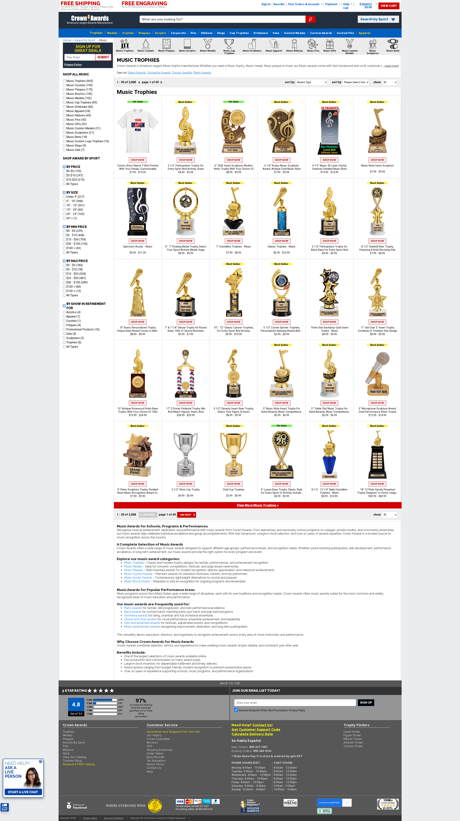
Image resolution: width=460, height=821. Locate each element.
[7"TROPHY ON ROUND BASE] (185, 292)
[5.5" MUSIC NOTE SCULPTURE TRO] (377, 130)
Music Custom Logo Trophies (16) (87, 141)
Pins (194, 32)
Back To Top (230, 683)
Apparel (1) (73, 316)
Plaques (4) (73, 325)
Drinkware (261, 32)
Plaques (144, 32)
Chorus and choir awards (140, 619)
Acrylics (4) (73, 312)
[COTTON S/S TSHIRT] (137, 130)
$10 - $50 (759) (76, 239)
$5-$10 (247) (74, 175)
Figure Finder (352, 735)
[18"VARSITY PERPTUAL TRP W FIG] (377, 454)
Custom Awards (321, 32)
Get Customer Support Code (256, 729)
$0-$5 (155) (73, 171)
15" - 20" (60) (74, 209)
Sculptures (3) (75, 338)
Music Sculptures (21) (80, 132)
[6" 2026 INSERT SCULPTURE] (233, 130)
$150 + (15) (73, 291)
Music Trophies (134, 562)
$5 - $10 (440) (75, 235)
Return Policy (155, 764)
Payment (331, 4)
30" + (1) (71, 218)
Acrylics (160, 32)
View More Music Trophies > (258, 505)
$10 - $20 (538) (76, 273)
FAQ (149, 746)
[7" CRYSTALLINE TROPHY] (233, 211)
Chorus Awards (182, 72)
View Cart (389, 6)
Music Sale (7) (75, 150)
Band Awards (137, 72)
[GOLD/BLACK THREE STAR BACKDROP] (329, 292)
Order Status (155, 753)
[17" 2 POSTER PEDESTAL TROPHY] (185, 373)
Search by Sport (374, 19)
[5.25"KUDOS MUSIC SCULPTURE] (281, 130)
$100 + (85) (73, 286)
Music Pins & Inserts (137, 581)
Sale (276, 32)
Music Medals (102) (79, 98)
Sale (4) (71, 333)
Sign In (265, 4)
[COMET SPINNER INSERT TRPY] (281, 292)
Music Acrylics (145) (79, 94)
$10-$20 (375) (75, 179)
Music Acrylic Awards (138, 577)
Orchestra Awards (159, 72)
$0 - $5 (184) (74, 265)
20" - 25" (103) (75, 214)
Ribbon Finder (353, 738)
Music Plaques (133, 570)
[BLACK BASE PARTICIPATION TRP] (329, 211)
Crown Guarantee (158, 738)
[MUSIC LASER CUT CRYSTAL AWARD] (329, 130)
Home (67, 40)
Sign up (366, 702)
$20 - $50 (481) (76, 278)
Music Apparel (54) (78, 111)
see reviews (141, 716)
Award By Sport (84, 40)
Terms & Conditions (114, 818)
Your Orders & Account (304, 4)
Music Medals (133, 566)
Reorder (279, 4)
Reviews (152, 742)
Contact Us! (262, 725)
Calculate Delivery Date (252, 734)
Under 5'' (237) (75, 196)
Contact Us (154, 767)
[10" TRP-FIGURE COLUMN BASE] (233, 292)
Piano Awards (202, 72)
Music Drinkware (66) (79, 106)
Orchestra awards (136, 615)
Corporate (178, 32)
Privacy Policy (73, 64)
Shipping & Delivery (160, 749)
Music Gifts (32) (76, 124)
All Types (72, 184)
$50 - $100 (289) (77, 282)
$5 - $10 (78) (74, 269)
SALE (66, 753)
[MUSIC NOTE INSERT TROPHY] (281, 373)
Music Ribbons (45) (78, 115)
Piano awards (133, 608)
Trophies (96, 32)
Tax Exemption (156, 760)
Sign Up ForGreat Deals (88, 48)
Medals (112, 32)
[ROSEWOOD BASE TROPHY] (137, 373)
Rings (221, 32)
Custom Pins (345, 32)
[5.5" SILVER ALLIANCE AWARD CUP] (185, 454)
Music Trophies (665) (79, 81)
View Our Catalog (74, 757)
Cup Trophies (239, 32)
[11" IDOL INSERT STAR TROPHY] (377, 292)
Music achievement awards (142, 626)
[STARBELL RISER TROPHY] (377, 211)
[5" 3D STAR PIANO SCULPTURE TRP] (137, 454)
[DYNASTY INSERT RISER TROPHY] (233, 373)
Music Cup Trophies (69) (81, 102)
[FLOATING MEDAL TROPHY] (185, 211)
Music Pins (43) (76, 119)
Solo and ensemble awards (142, 623)
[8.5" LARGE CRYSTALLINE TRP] (329, 454)
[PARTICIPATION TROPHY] (185, 130)
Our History (154, 735)
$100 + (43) (73, 248)
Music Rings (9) (76, 145)
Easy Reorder (156, 757)
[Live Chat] (4, 807)
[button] (391, 66)
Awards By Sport (74, 742)
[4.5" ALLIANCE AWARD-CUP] (233, 454)
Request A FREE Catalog (79, 764)
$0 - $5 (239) (74, 231)
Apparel (364, 32)
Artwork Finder (353, 742)
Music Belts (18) (76, 137)
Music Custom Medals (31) (83, 128)
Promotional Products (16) (83, 329)
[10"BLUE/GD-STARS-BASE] (281, 211)
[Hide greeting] (40, 762)
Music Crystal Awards (138, 574)
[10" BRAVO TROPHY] (137, 292)
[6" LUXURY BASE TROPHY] (281, 454)
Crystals (128, 32)
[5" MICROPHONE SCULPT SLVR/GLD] (377, 373)
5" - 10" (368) (74, 201)
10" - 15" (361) (75, 205)
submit (103, 57)
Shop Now (137, 160)
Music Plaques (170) (79, 89)
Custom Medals (295, 32)
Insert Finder (352, 731)
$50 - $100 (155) (77, 243)
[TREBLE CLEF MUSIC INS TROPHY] (329, 373)
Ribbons (207, 32)
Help (346, 4)
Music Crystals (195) (79, 85)
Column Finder (353, 746)
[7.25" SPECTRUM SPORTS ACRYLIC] (137, 211)
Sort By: (290, 82)
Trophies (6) (73, 342)
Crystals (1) (73, 321)
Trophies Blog (72, 760)
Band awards (132, 611)
